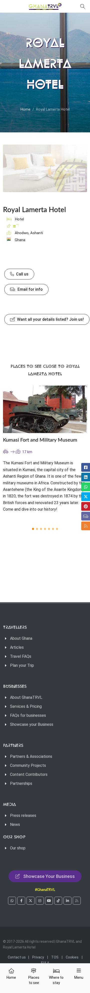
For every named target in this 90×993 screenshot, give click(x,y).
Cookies (72, 957)
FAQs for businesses (28, 715)
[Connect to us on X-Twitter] (30, 901)
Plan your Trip (22, 665)
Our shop (18, 848)
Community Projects (28, 765)
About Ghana (21, 638)
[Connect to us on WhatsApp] (12, 901)
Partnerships (21, 783)
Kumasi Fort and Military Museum (40, 440)
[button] (33, 529)
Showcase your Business (31, 724)
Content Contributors (29, 774)
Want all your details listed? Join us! (50, 319)
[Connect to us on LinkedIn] (68, 901)
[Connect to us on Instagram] (40, 901)
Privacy (38, 957)
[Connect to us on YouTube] (49, 901)
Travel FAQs (20, 656)
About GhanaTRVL (26, 697)
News (15, 824)
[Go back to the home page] (45, 6)
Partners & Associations (31, 756)
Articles (17, 647)
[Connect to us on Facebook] (21, 901)
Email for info (29, 289)
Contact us (17, 957)
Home (25, 109)
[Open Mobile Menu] (79, 970)
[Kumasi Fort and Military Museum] (45, 409)
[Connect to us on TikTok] (58, 901)
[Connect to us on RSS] (77, 901)
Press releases (23, 815)
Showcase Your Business (49, 876)
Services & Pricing (26, 706)
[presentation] (73, 453)
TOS (54, 957)
